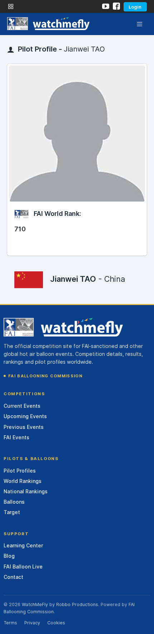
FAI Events (16, 437)
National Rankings (26, 491)
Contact (13, 577)
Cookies (56, 622)
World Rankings (23, 481)
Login (135, 7)
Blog (9, 556)
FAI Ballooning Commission (45, 375)
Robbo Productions (77, 604)
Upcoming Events (25, 416)
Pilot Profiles (20, 471)
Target (12, 512)
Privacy (32, 622)
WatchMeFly (35, 604)
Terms (10, 622)
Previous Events (24, 427)
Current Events (22, 406)
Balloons (14, 502)
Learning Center (23, 545)
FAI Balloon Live (23, 566)
